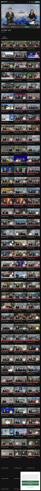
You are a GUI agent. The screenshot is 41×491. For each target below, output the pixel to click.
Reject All (30, 484)
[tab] (4, 37)
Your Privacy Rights (30, 487)
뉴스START (4, 30)
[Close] (39, 473)
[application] (20, 15)
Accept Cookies (30, 481)
